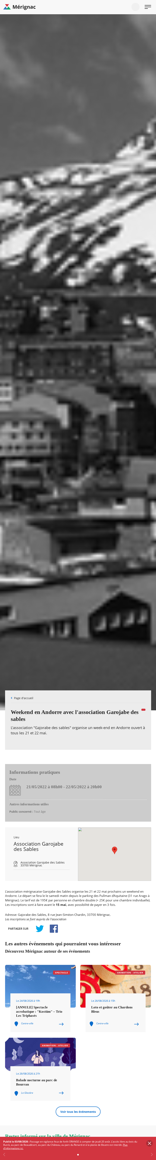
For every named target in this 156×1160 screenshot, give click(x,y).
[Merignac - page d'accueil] (78, 7)
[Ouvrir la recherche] (135, 7)
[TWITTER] (39, 929)
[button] (114, 850)
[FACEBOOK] (51, 929)
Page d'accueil (23, 698)
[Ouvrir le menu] (148, 7)
